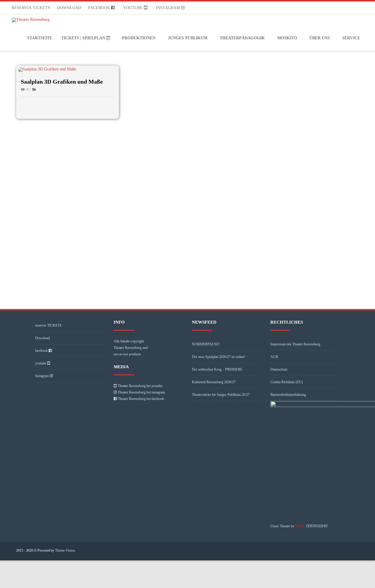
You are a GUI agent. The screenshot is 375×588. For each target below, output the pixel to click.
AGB (274, 357)
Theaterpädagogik (242, 38)
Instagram (168, 8)
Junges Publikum (187, 38)
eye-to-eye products (127, 354)
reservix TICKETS (31, 8)
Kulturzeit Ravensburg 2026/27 (214, 382)
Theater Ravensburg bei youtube (140, 386)
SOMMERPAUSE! (206, 344)
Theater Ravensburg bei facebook (141, 399)
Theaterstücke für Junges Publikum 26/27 (221, 395)
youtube (133, 8)
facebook (99, 8)
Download (69, 8)
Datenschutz (278, 369)
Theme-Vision (65, 550)
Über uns (319, 38)
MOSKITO (287, 38)
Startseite (39, 38)
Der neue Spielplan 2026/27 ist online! (218, 357)
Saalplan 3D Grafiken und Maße (62, 81)
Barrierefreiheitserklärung (288, 395)
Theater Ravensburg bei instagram (141, 392)
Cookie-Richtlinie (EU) (286, 382)
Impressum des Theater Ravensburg (295, 344)
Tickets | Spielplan (83, 38)
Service (351, 38)
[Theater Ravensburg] (32, 20)
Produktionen (139, 38)
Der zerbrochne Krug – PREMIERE (217, 369)
